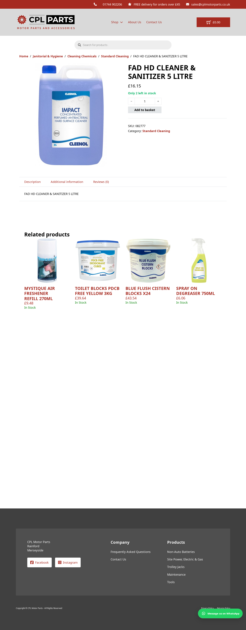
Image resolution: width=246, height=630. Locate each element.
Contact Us (154, 22)
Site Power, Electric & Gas (185, 559)
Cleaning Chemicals (82, 56)
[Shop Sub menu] (121, 22)
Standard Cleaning (115, 56)
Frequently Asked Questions (131, 552)
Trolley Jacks (176, 567)
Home (23, 56)
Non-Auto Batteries (181, 552)
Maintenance (176, 574)
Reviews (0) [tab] (101, 182)
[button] (118, 68)
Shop (114, 22)
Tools (171, 582)
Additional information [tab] (67, 182)
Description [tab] (32, 182)
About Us (134, 22)
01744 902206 (112, 4)
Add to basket (144, 110)
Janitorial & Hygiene (48, 56)
